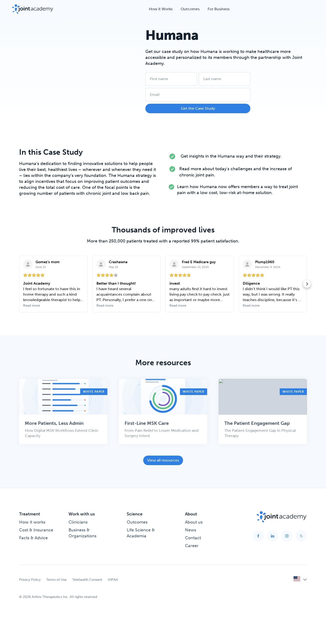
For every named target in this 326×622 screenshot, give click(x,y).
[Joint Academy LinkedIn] (272, 536)
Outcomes (190, 9)
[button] (19, 284)
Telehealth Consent (87, 580)
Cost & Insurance (36, 530)
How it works (32, 522)
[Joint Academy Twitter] (301, 536)
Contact (193, 537)
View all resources (163, 460)
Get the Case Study (198, 108)
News (190, 530)
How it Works (161, 9)
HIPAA (113, 580)
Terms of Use (56, 580)
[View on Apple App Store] (28, 264)
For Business (219, 9)
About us (194, 522)
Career (192, 545)
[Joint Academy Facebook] (258, 536)
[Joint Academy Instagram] (287, 536)
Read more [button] (31, 305)
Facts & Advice (33, 537)
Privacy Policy (30, 580)
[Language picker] (300, 579)
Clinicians (78, 522)
